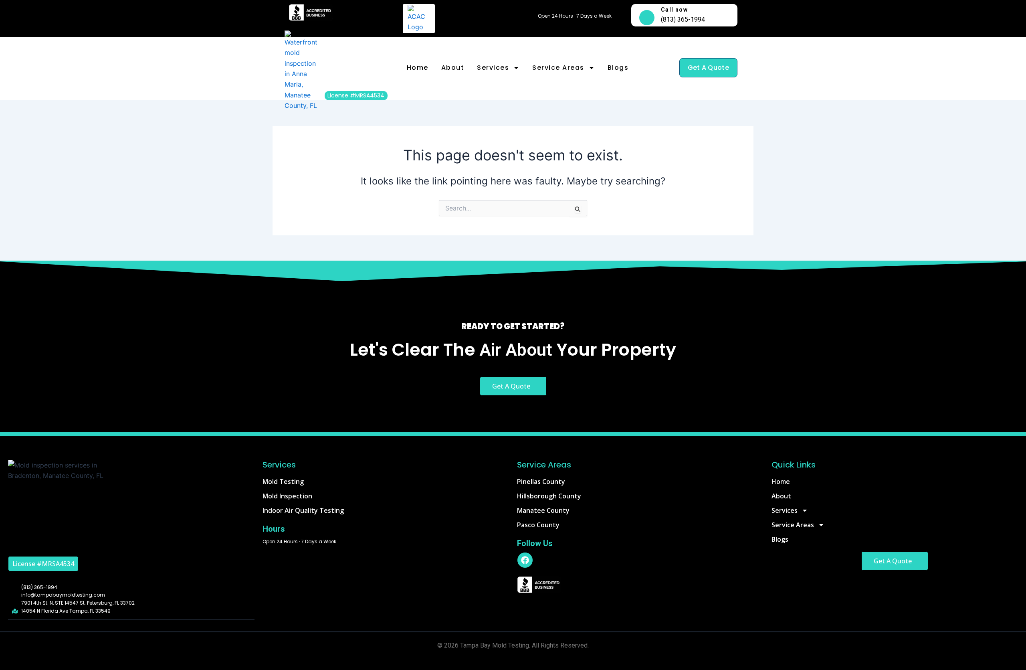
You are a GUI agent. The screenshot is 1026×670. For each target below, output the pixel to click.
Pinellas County (541, 482)
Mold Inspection (287, 496)
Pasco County (538, 525)
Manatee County (543, 510)
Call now (674, 9)
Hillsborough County (549, 496)
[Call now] (646, 17)
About (453, 67)
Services (493, 67)
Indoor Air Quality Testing (303, 510)
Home (417, 67)
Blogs (618, 67)
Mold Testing (283, 482)
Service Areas (558, 67)
